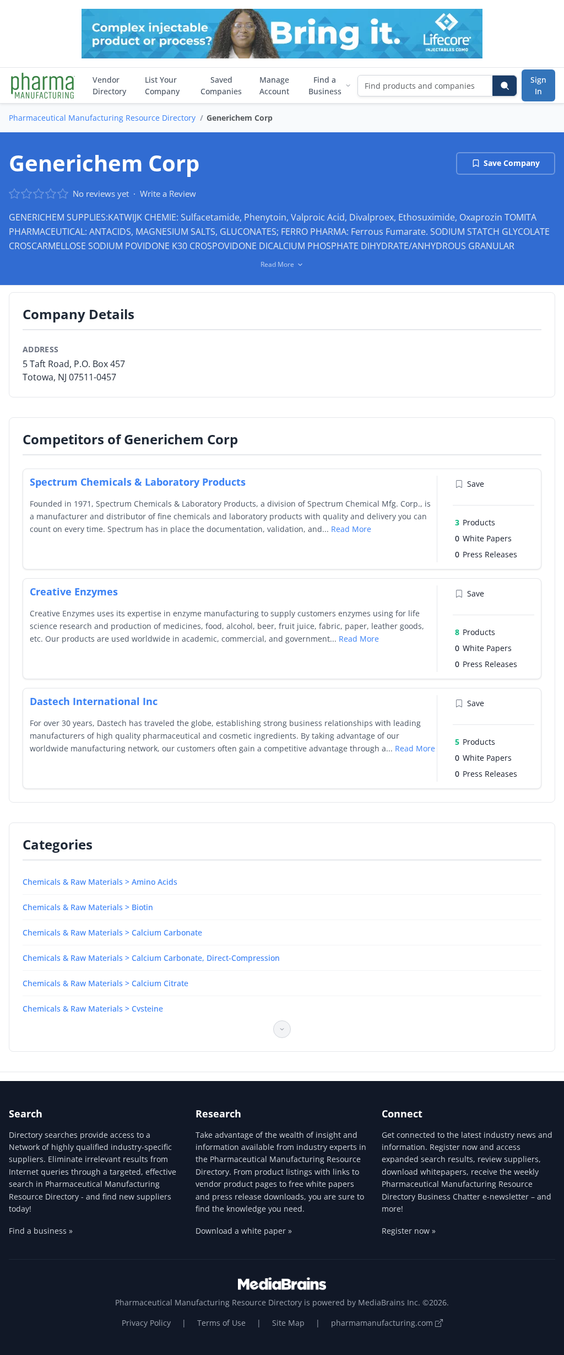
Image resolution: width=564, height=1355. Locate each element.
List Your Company (162, 85)
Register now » (409, 1230)
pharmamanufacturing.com (383, 1323)
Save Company (512, 163)
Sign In (538, 85)
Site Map (288, 1323)
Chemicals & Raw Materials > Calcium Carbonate (112, 932)
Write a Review (168, 193)
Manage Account (274, 85)
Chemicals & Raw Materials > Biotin (88, 907)
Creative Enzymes (74, 591)
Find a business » (41, 1230)
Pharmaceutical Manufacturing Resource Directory (102, 117)
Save (475, 483)
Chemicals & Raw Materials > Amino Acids (100, 882)
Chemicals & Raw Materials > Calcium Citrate (105, 983)
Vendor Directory (109, 85)
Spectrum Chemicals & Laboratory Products (138, 481)
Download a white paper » (244, 1230)
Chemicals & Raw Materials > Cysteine (93, 1008)
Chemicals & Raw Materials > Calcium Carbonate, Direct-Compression (151, 958)
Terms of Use (221, 1323)
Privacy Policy (146, 1323)
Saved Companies (221, 85)
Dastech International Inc (94, 701)
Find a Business (324, 85)
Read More (351, 529)
